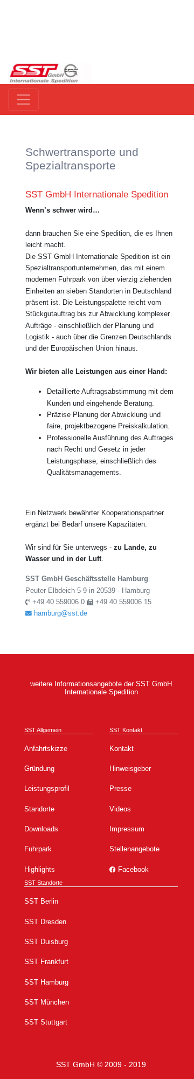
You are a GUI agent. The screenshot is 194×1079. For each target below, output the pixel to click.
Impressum (126, 829)
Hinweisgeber (130, 768)
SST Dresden (45, 922)
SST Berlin (41, 901)
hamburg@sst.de (59, 613)
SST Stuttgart (45, 1022)
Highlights (39, 869)
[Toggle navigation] (23, 99)
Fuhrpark (38, 849)
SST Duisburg (46, 942)
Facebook (132, 869)
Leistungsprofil (47, 788)
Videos (120, 809)
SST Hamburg (46, 982)
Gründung (39, 768)
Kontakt (121, 749)
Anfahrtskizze (45, 749)
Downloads (41, 829)
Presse (120, 788)
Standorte (39, 809)
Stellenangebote (134, 849)
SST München (46, 1002)
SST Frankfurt (46, 962)
